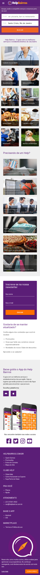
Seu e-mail (9, 303)
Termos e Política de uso (14, 527)
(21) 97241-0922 (11, 502)
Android (8, 515)
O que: (5, 16)
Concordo (32, 571)
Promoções (9, 460)
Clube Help (9, 474)
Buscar (20, 30)
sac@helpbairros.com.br (13, 504)
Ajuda (7, 492)
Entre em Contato (11, 462)
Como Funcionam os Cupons (15, 477)
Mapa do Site (10, 465)
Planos (7, 490)
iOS (6, 518)
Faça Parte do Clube (12, 479)
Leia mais (5, 571)
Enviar (20, 312)
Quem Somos (10, 458)
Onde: (5, 23)
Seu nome (9, 294)
